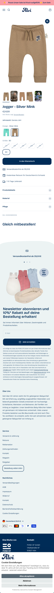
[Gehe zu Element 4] (30, 96)
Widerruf (6, 496)
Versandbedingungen (11, 483)
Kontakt (6, 453)
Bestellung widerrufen (13, 468)
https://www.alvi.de (40, 372)
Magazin (6, 458)
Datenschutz (8, 505)
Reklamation (7, 445)
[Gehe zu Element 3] (22, 96)
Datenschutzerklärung (41, 370)
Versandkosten (19, 114)
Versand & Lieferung (11, 436)
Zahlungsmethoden (10, 449)
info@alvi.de (7, 370)
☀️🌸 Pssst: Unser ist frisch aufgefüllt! (23, 3)
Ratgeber (6, 462)
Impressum (7, 491)
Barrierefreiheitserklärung (13, 509)
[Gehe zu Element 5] (38, 96)
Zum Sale (46, 3)
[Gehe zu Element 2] (14, 96)
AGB (4, 487)
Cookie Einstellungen (11, 513)
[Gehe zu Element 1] (6, 96)
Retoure (6, 440)
